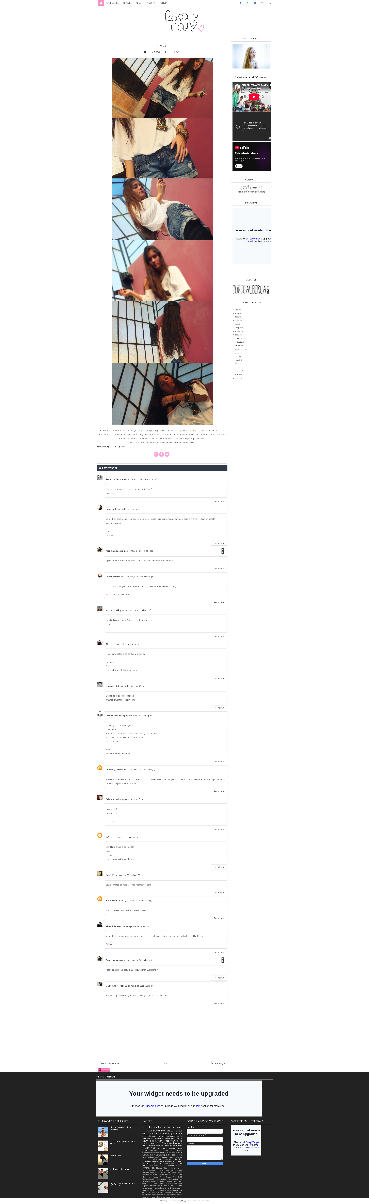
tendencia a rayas (171, 1192)
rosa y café (163, 1159)
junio (237, 356)
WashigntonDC (149, 1179)
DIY (180, 1159)
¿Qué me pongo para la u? (165, 1197)
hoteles (157, 1188)
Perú (144, 1146)
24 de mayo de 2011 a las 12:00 (125, 644)
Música (159, 1168)
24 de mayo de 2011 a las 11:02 (126, 509)
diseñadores (147, 1153)
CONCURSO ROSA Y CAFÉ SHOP (122, 1142)
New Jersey (166, 1177)
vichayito (173, 1195)
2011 (237, 335)
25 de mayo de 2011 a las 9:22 (126, 875)
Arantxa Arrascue (114, 551)
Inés (108, 837)
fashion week (159, 1153)
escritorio (166, 1170)
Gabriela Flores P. (115, 986)
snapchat (160, 1192)
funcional (146, 1188)
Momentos (167, 1130)
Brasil (180, 1153)
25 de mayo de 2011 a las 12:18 (138, 960)
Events (154, 1133)
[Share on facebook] (161, 454)
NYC (172, 1141)
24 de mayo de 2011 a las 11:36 (138, 577)
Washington (163, 1179)
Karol (108, 875)
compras (162, 1148)
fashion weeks (171, 1153)
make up (178, 1157)
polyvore (146, 1172)
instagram (177, 1143)
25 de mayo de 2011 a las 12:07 (136, 926)
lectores (173, 1188)
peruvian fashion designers (159, 1190)
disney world (168, 1157)
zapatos (171, 1166)
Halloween (147, 1177)
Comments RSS (203, 1201)
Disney (153, 1155)
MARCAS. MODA (149, 1168)
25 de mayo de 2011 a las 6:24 (129, 799)
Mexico (156, 1177)
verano (162, 1175)
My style (113, 447)
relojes (179, 1172)
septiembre (239, 349)
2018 (237, 310)
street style (147, 1136)
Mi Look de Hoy (113, 610)
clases (180, 1181)
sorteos (160, 1146)
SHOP (163, 3)
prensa (146, 1150)
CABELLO (178, 1166)
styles (167, 1141)
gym (152, 1188)
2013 (237, 328)
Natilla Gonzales (114, 900)
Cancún (179, 1175)
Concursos (167, 1143)
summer (158, 1166)
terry (180, 1192)
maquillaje (152, 1163)
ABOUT (139, 3)
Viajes (172, 1133)
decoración (163, 1161)
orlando (174, 1146)
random (151, 1146)
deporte (146, 1186)
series (153, 1192)
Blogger (184, 1201)
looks (158, 1127)
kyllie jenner (165, 1188)
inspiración (177, 1136)
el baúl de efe (113, 926)
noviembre (239, 342)
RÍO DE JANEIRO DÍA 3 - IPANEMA (121, 1128)
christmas (173, 1181)
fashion (163, 1133)
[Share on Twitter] (167, 454)
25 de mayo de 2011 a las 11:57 (138, 900)
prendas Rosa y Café (172, 1163)
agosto (237, 353)
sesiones (146, 1175)
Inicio (165, 1063)
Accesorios (159, 1136)
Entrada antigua (218, 1063)
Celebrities (174, 1159)
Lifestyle (177, 1127)
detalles (154, 1186)
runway (146, 1155)
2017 (237, 313)
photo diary (158, 1141)
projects (154, 1172)
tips (176, 1141)
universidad (154, 1175)
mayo (237, 360)
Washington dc (175, 1179)
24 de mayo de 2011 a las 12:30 (129, 686)
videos (165, 1166)
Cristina (110, 799)
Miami (167, 1146)
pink (172, 1190)
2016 (237, 317)
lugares (179, 1188)
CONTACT (152, 3)
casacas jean (164, 1181)
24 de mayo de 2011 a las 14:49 (137, 716)
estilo (161, 1186)
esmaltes (175, 1170)
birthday (153, 1170)
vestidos (152, 1195)
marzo (237, 367)
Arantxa (102, 447)
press (176, 1190)
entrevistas (155, 1150)
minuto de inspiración (172, 1138)
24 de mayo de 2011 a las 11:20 (138, 551)
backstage (146, 1181)
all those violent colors (120, 1169)
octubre (238, 346)
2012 (237, 331)
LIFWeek (158, 1138)
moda (180, 1148)
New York (147, 1141)
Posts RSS (192, 1201)
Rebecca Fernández (116, 479)
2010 (237, 378)
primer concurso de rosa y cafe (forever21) (122, 1184)
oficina (160, 1163)
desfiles (158, 1157)
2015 (237, 320)
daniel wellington (175, 1184)
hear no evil (115, 1155)
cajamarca (155, 1181)
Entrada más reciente (109, 1063)
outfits (123, 447)
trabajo (145, 1195)
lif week (168, 1136)
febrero (238, 371)
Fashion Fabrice (114, 716)
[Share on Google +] (156, 454)
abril (236, 364)
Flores (179, 1150)
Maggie (110, 686)
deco (159, 1170)
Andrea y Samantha (116, 770)
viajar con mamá (163, 1195)
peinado (145, 1190)
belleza (155, 1161)
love (180, 1170)
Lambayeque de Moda (166, 1155)
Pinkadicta (110, 535)
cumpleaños (172, 1148)
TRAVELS (127, 3)
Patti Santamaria (114, 577)
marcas (179, 1133)
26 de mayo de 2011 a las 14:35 (139, 986)
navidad (146, 1159)
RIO (175, 1177)
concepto (164, 1184)
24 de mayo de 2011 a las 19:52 (141, 770)
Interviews (147, 1161)
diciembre (239, 338)
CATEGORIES (112, 3)
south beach (148, 1166)
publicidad (162, 1172)
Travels (157, 1130)
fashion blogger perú (173, 1186)
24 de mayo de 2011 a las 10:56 (142, 479)
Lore (108, 509)
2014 (237, 324)
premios (154, 1159)
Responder (219, 501)
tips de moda (169, 1150)
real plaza (172, 1172)
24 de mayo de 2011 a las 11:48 (136, 610)
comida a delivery (151, 1184)
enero (237, 374)
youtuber (152, 1197)
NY (159, 1143)
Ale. (108, 644)
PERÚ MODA (168, 1168)
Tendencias (148, 1138)
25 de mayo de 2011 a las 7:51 (125, 837)
